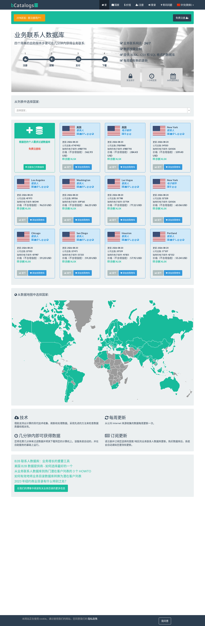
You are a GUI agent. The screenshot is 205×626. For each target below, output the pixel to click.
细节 (68, 167)
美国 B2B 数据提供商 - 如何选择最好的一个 (43, 466)
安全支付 (130, 80)
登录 (153, 4)
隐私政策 (92, 618)
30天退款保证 (173, 80)
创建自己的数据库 (35, 167)
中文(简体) (186, 4)
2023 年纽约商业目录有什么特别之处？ (41, 481)
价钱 (128, 4)
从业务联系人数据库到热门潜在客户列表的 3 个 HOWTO (52, 471)
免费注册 (181, 17)
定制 (51, 65)
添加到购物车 (83, 167)
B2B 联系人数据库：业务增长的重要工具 (42, 461)
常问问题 (167, 4)
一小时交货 (151, 80)
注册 (141, 4)
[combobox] (102, 110)
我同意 (164, 620)
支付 (78, 65)
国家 (116, 4)
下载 (104, 65)
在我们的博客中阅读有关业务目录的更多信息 (41, 488)
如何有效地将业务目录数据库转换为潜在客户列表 (47, 476)
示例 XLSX (70, 159)
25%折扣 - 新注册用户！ (29, 17)
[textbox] (101, 110)
